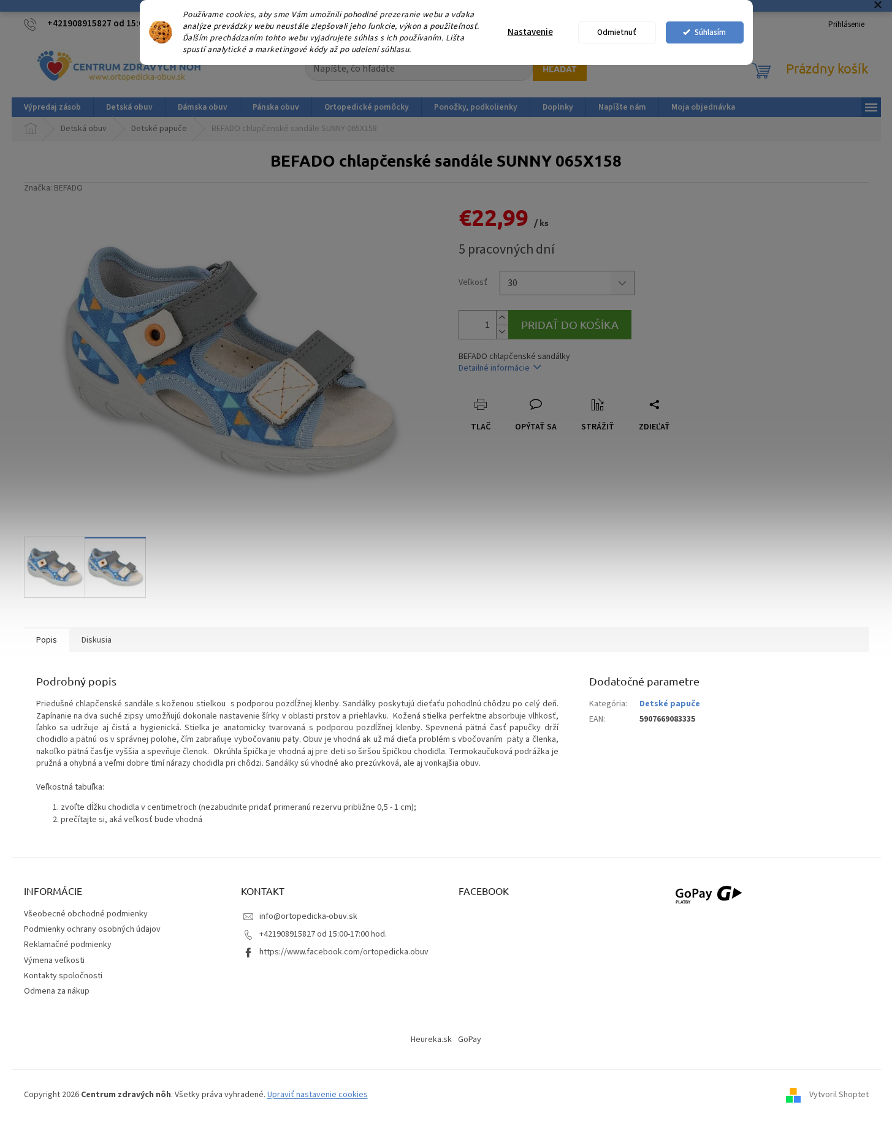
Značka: (53, 188)
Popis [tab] (46, 640)
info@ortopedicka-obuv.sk (308, 916)
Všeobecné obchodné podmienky (86, 914)
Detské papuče (669, 704)
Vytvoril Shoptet (839, 1095)
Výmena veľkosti (54, 960)
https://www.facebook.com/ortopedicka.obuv (344, 952)
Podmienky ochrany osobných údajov (92, 929)
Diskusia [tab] (97, 640)
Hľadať (560, 68)
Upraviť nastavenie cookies (317, 1095)
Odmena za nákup (57, 991)
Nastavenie (530, 32)
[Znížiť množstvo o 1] (502, 332)
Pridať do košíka (570, 324)
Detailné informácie (494, 368)
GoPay (469, 1039)
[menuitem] (52, 107)
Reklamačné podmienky (68, 944)
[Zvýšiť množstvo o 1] (502, 318)
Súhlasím (710, 32)
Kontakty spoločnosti (63, 976)
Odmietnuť (616, 32)
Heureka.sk (431, 1039)
